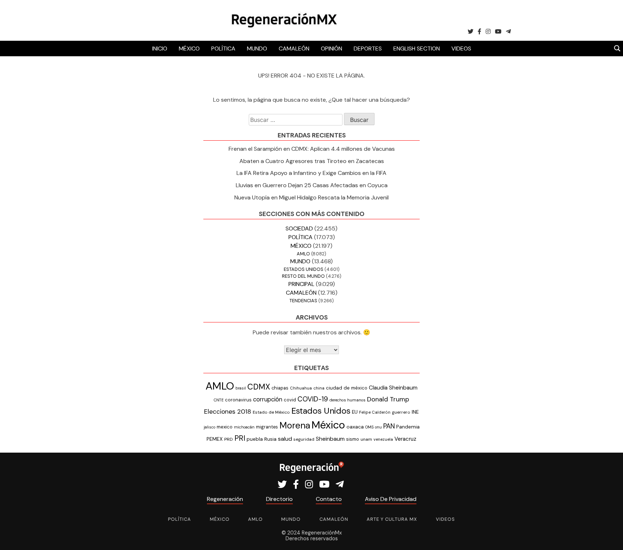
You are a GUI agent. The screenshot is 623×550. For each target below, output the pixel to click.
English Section (416, 48)
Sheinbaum (330, 439)
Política (223, 48)
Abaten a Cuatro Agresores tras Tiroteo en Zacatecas (311, 161)
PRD (228, 439)
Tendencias (303, 301)
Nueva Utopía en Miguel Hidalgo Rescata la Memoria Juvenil (311, 197)
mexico (225, 427)
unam (366, 439)
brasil (240, 388)
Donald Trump (388, 399)
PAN (389, 426)
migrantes (267, 427)
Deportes (368, 48)
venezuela (383, 439)
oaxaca (355, 426)
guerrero (401, 412)
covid (290, 400)
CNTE (219, 399)
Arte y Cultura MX (392, 519)
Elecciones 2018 (227, 411)
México (189, 48)
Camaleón (294, 48)
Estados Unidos (303, 269)
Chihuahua (301, 388)
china (318, 388)
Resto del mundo (303, 276)
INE (415, 412)
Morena (294, 425)
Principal (301, 284)
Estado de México (271, 412)
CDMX (258, 387)
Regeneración (225, 499)
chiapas (279, 388)
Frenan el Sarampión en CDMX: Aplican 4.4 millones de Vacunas (312, 149)
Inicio (159, 48)
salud (285, 439)
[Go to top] (609, 536)
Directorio (279, 499)
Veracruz (405, 439)
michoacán (244, 427)
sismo (352, 439)
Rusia (270, 439)
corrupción (267, 399)
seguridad (303, 439)
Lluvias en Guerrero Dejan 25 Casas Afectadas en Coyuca (312, 185)
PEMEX (215, 439)
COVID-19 (312, 399)
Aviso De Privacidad (390, 499)
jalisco (209, 427)
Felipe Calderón (374, 412)
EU (355, 412)
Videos (461, 48)
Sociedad (299, 228)
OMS (369, 427)
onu (378, 427)
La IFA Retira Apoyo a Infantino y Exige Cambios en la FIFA (311, 173)
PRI (239, 438)
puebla (255, 439)
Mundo (257, 48)
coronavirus (238, 400)
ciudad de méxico (346, 388)
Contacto (329, 499)
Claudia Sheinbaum (393, 387)
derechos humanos (348, 399)
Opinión (331, 48)
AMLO (303, 254)
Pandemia (408, 426)
